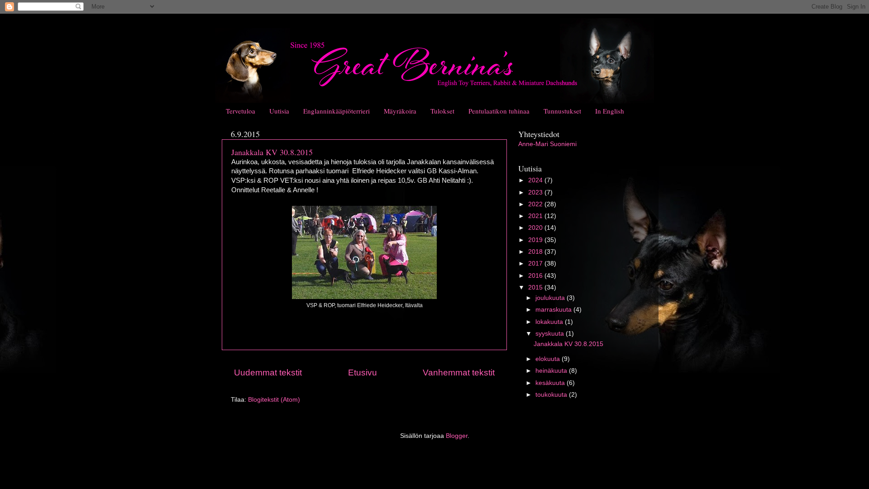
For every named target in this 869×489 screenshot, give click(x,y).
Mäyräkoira (400, 110)
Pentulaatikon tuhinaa (499, 110)
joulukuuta (551, 297)
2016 (536, 275)
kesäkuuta (551, 383)
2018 (536, 251)
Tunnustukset (562, 110)
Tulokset (442, 110)
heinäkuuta (552, 370)
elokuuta (548, 359)
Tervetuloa (240, 110)
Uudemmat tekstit (268, 372)
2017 (536, 263)
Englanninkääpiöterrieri (336, 110)
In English (609, 110)
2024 (536, 180)
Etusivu (362, 372)
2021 (536, 216)
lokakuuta (550, 321)
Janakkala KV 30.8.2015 (272, 152)
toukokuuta (552, 394)
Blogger (457, 435)
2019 (536, 240)
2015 (536, 287)
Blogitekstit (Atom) (274, 399)
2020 (536, 227)
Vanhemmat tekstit (459, 372)
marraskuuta (554, 309)
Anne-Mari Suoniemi (547, 144)
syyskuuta (550, 333)
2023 (536, 192)
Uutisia (279, 110)
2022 (536, 204)
